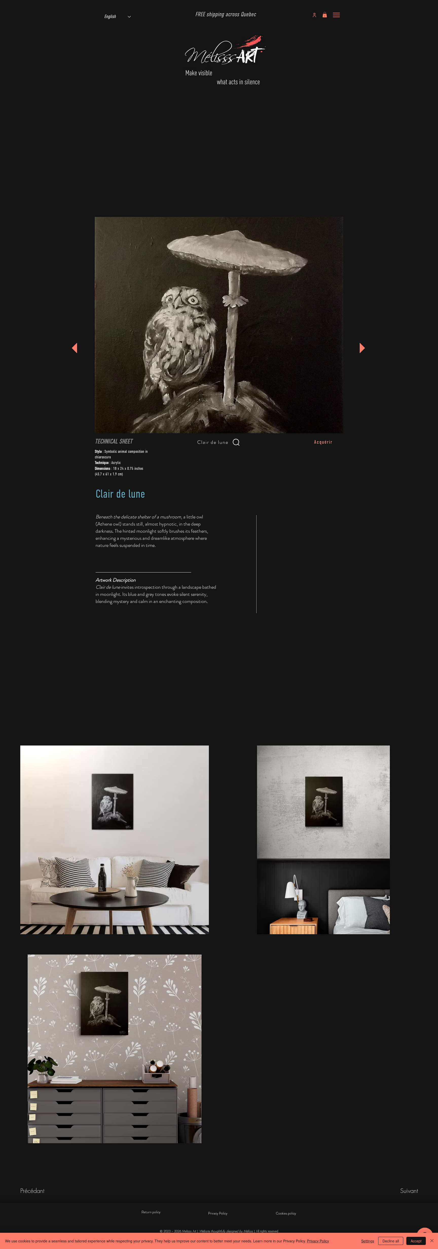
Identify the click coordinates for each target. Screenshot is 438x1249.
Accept (416, 1240)
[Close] (432, 1241)
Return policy (150, 1212)
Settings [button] (367, 1240)
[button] (324, 15)
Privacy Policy (318, 1240)
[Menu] (336, 15)
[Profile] (314, 15)
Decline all (390, 1240)
